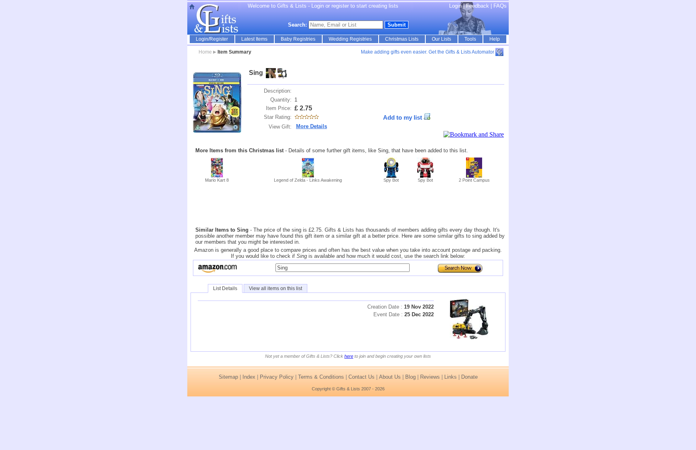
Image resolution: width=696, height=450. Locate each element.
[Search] (458, 268)
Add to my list (402, 117)
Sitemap (228, 377)
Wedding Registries (350, 39)
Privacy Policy (277, 377)
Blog (410, 377)
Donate (469, 377)
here (348, 356)
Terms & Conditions (321, 377)
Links (450, 377)
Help (494, 39)
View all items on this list (275, 288)
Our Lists (441, 39)
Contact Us (361, 377)
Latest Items (254, 39)
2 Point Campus (474, 180)
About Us (390, 377)
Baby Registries (298, 39)
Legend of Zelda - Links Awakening (308, 180)
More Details (311, 126)
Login (455, 6)
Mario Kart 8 (217, 180)
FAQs (500, 6)
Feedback (478, 6)
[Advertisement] (348, 205)
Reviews (430, 377)
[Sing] (217, 102)
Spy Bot (391, 180)
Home (205, 52)
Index (248, 377)
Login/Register (212, 39)
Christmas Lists (401, 39)
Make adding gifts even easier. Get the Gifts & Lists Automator (427, 52)
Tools (470, 39)
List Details (225, 288)
